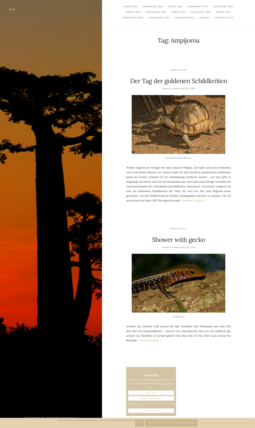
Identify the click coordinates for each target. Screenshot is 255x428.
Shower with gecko (178, 239)
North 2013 (178, 229)
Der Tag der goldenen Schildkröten (178, 81)
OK (139, 423)
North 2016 (178, 70)
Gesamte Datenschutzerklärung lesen (171, 423)
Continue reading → (193, 200)
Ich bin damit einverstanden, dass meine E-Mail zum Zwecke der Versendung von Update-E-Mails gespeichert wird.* (152, 404)
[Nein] (253, 423)
